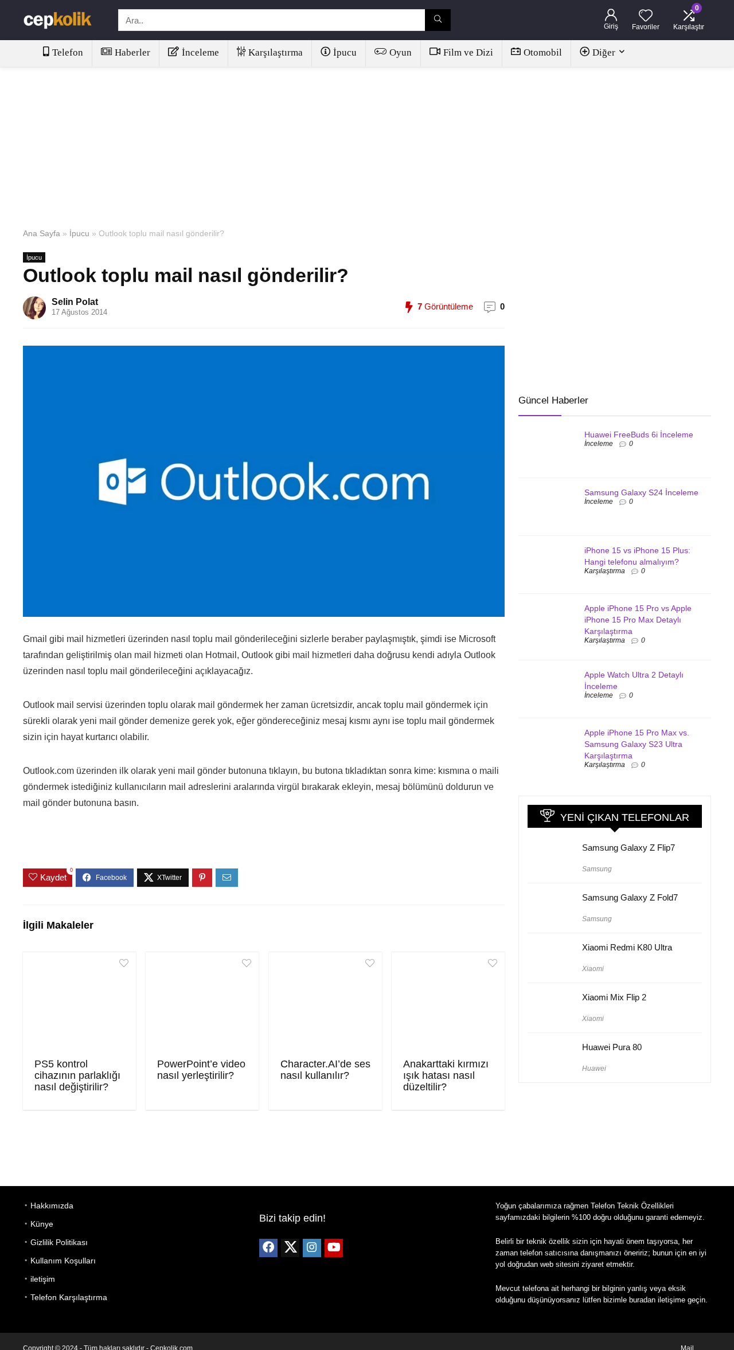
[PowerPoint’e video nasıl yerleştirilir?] (202, 1004)
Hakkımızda (51, 1205)
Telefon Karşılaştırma (68, 1297)
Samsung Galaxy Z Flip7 (628, 847)
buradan (642, 1300)
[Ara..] (438, 20)
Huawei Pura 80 (612, 1047)
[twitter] (290, 1248)
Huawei (594, 1069)
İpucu (345, 52)
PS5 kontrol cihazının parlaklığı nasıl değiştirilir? (77, 1075)
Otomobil (543, 52)
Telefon (67, 52)
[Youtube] (334, 1248)
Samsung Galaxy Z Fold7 (630, 897)
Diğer (603, 52)
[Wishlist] (646, 16)
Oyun (400, 52)
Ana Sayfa (41, 233)
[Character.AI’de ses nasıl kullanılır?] (325, 1004)
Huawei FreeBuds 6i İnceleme (638, 434)
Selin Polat (75, 302)
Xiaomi (593, 969)
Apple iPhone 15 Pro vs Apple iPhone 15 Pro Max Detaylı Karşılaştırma (638, 620)
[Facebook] (268, 1248)
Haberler (132, 52)
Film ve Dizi (468, 52)
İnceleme (200, 52)
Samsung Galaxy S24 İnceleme (641, 492)
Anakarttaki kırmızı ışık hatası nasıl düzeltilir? (446, 1075)
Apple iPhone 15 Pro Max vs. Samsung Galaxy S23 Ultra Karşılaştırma (636, 744)
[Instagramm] (312, 1248)
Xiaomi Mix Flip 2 (614, 997)
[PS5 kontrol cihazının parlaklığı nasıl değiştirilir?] (79, 1004)
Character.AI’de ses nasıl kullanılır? (325, 1069)
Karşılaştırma (275, 52)
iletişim (42, 1279)
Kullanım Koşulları (63, 1260)
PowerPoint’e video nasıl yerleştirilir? (201, 1069)
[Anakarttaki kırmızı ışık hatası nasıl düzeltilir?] (448, 1004)
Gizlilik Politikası (59, 1242)
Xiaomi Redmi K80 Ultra (627, 947)
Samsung (597, 869)
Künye (41, 1223)
